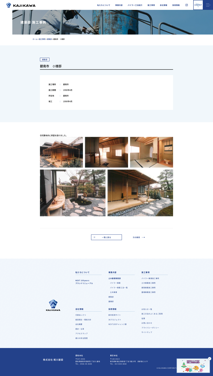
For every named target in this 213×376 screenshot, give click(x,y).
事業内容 (119, 5)
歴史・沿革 (79, 329)
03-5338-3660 (121, 364)
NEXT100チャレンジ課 (117, 324)
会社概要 (78, 324)
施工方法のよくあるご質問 (152, 313)
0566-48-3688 (86, 364)
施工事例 (151, 5)
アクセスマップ (81, 333)
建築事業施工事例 (149, 287)
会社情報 (163, 5)
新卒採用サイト (114, 315)
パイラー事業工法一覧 (119, 287)
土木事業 (113, 292)
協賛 (143, 318)
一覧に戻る (106, 237)
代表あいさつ (80, 315)
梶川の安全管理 (81, 338)
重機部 (111, 301)
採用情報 (176, 5)
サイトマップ (147, 332)
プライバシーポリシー (150, 327)
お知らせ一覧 (147, 309)
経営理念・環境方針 (83, 319)
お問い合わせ (147, 323)
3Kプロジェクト (114, 319)
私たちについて (103, 5)
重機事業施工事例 (149, 292)
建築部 (111, 297)
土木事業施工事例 (149, 283)
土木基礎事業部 (114, 278)
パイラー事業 (115, 283)
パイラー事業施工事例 (150, 278)
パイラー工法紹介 (135, 5)
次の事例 (136, 237)
